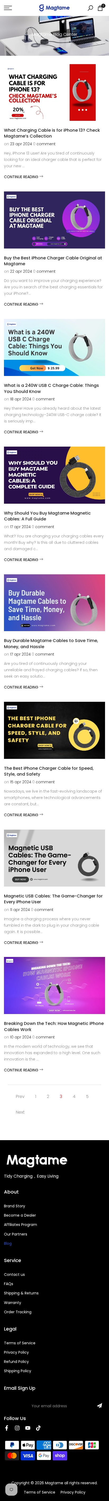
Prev (20, 1096)
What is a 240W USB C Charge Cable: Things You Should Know (51, 388)
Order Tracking (17, 1312)
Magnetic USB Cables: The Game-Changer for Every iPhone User (53, 899)
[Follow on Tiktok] (38, 1428)
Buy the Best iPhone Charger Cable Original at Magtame (53, 261)
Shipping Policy (17, 1371)
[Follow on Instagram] (17, 1428)
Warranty (12, 1302)
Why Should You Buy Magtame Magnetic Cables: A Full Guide (47, 516)
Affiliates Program (20, 1224)
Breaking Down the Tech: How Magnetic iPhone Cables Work (54, 1026)
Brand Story (14, 1206)
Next (20, 1112)
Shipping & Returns (21, 1293)
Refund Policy (16, 1361)
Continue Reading (21, 176)
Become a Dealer (20, 1215)
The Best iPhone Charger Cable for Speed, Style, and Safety (49, 771)
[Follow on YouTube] (27, 1428)
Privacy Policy (16, 1352)
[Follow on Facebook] (6, 1428)
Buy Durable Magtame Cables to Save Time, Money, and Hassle (51, 643)
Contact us (14, 1274)
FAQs (8, 1283)
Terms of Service (19, 1343)
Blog (8, 1243)
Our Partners (15, 1234)
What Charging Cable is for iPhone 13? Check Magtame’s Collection (52, 133)
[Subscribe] (99, 1405)
